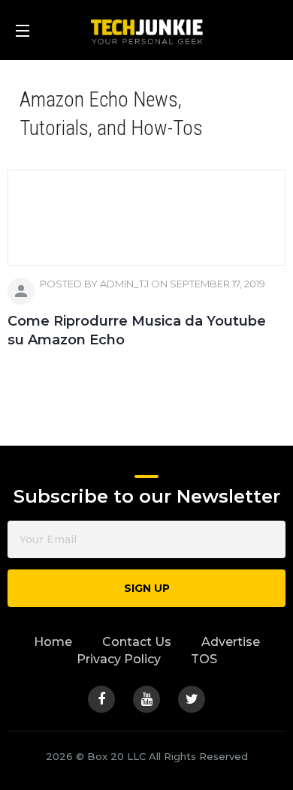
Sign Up (147, 588)
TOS (204, 659)
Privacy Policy (119, 659)
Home (53, 642)
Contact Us (136, 642)
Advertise (230, 642)
